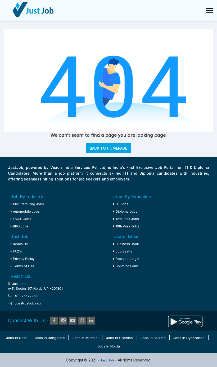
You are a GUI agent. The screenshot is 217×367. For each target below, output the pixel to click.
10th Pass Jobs (127, 226)
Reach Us (20, 244)
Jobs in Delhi (16, 338)
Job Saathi (124, 251)
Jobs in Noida (108, 346)
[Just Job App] (185, 321)
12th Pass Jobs (127, 219)
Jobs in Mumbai (85, 338)
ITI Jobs (122, 204)
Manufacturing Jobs (28, 204)
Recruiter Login (127, 259)
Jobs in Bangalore (50, 338)
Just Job (107, 360)
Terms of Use (23, 266)
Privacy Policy (24, 259)
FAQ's (17, 251)
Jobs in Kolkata (153, 338)
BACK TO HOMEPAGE (108, 148)
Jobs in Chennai (119, 338)
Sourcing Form (127, 266)
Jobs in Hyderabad (189, 338)
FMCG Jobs (22, 219)
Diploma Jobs (126, 211)
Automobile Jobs (26, 211)
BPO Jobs (21, 226)
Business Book (127, 244)
